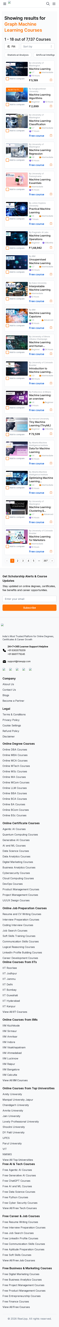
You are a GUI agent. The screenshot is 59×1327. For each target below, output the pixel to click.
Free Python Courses (15, 1197)
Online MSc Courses (15, 771)
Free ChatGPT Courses (16, 1180)
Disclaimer (9, 736)
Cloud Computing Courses (18, 878)
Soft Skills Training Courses (19, 936)
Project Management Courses (20, 894)
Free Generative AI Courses (19, 1175)
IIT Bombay (10, 989)
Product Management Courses (21, 889)
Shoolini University (14, 1126)
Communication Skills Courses (21, 941)
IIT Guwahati (10, 995)
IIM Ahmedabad (12, 1052)
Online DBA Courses (15, 749)
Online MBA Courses (15, 755)
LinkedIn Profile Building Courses (22, 952)
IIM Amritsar (10, 1036)
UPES (6, 1137)
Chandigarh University (16, 1105)
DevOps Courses (13, 883)
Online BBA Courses (15, 793)
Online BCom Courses (16, 809)
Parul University (12, 1143)
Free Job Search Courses (18, 1233)
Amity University (12, 1094)
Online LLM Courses (15, 788)
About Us (8, 684)
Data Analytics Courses (16, 856)
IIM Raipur (9, 1064)
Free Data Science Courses (19, 1191)
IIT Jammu (9, 978)
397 (46, 560)
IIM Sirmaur (10, 1031)
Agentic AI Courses (14, 829)
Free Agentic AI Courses (17, 1169)
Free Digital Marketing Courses (21, 1274)
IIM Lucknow (10, 1058)
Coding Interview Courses (18, 925)
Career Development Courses (20, 958)
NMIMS (7, 1154)
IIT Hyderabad (11, 1000)
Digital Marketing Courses (18, 862)
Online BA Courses (14, 804)
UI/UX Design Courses (16, 900)
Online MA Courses (14, 777)
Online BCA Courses (15, 798)
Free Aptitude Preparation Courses (23, 1249)
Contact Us (9, 689)
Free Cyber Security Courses (20, 1202)
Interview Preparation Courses (21, 919)
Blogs (6, 695)
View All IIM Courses (15, 1080)
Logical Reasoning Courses (19, 947)
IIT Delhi (8, 984)
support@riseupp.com (19, 661)
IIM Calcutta (10, 1074)
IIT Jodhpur (10, 973)
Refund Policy (11, 731)
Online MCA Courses (15, 760)
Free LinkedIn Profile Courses (20, 1238)
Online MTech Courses (16, 765)
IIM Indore (9, 1042)
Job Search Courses (15, 930)
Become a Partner (13, 700)
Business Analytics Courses (19, 867)
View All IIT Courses (15, 1011)
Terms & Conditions (14, 714)
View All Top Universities (18, 1159)
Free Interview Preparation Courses (24, 1227)
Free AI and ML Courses (17, 1186)
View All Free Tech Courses (20, 1208)
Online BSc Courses (14, 815)
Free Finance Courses (16, 1301)
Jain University (11, 1116)
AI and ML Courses (14, 845)
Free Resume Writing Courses (20, 1222)
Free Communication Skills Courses (24, 1243)
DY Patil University (14, 1132)
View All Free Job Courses (19, 1260)
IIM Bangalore (11, 1069)
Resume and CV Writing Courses (22, 914)
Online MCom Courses (16, 782)
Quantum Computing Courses (20, 834)
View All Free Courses (16, 1307)
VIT (5, 1149)
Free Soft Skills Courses (17, 1254)
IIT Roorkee (10, 967)
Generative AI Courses (16, 840)
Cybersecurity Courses (16, 873)
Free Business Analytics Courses (22, 1279)
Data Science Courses (16, 850)
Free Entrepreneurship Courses (22, 1296)
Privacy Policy (11, 720)
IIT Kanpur (9, 1006)
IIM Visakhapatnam (14, 1047)
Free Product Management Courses (24, 1290)
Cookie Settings (12, 725)
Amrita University (13, 1110)
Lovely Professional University (21, 1121)
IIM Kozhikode (11, 1025)
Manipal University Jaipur (18, 1099)
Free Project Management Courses (23, 1285)
